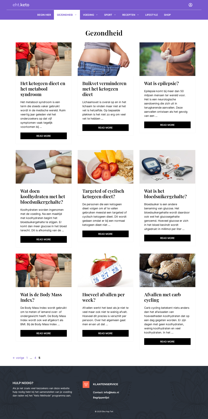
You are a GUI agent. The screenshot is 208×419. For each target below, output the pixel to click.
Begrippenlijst (101, 397)
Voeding (88, 14)
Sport (108, 14)
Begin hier (44, 14)
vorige (18, 357)
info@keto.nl (111, 392)
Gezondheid (65, 14)
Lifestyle (151, 14)
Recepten (128, 14)
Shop (167, 14)
